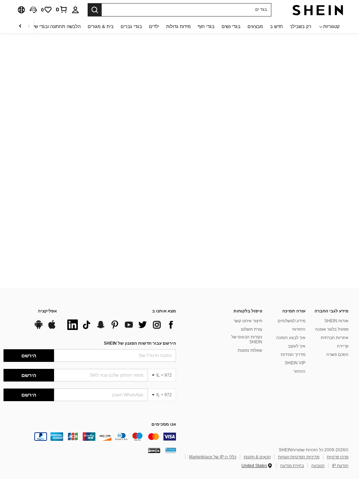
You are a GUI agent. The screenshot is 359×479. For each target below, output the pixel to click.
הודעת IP (340, 465)
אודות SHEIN (336, 320)
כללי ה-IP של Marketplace (212, 456)
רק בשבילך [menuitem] (300, 26)
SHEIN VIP (295, 362)
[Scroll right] (20, 26)
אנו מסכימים (163, 424)
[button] (33, 10)
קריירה (342, 346)
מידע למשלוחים (291, 320)
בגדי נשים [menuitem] (231, 26)
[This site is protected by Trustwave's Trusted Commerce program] (170, 450)
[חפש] (95, 9)
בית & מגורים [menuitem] (101, 26)
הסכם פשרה (337, 354)
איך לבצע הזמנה (290, 337)
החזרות (298, 329)
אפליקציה (47, 311)
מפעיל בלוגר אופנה (331, 329)
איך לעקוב (296, 346)
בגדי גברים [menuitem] (131, 26)
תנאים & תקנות (257, 456)
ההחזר (299, 371)
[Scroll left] (28, 26)
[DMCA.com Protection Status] (154, 450)
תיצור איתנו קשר (247, 320)
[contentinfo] (90, 436)
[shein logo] (317, 9)
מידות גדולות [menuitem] (178, 26)
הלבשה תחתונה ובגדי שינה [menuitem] (55, 26)
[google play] (38, 327)
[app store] (52, 327)
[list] (120, 324)
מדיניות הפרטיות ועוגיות (298, 456)
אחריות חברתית (334, 337)
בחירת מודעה (292, 465)
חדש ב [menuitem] (276, 26)
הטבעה (318, 465)
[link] (62, 9)
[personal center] (75, 10)
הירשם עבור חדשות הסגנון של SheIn (140, 343)
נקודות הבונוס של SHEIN (246, 339)
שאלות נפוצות (250, 350)
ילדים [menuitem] (154, 26)
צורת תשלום (251, 329)
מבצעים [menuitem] (255, 26)
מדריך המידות (293, 354)
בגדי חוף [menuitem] (206, 26)
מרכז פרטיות (337, 456)
